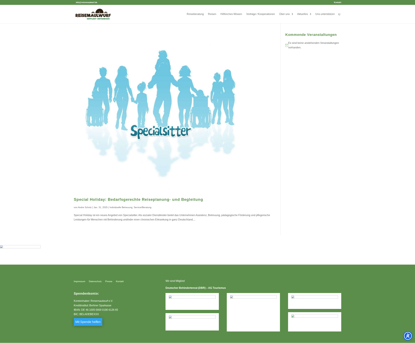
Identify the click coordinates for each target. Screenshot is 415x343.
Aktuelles (302, 14)
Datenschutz (95, 281)
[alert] (313, 45)
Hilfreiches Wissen (231, 14)
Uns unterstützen (325, 14)
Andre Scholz (85, 207)
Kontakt (337, 2)
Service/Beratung (142, 207)
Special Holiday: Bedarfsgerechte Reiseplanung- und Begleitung (138, 199)
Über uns (284, 14)
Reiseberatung (195, 14)
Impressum (79, 281)
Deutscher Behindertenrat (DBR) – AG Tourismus (196, 288)
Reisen (212, 14)
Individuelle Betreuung (121, 207)
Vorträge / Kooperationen (260, 14)
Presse (108, 281)
